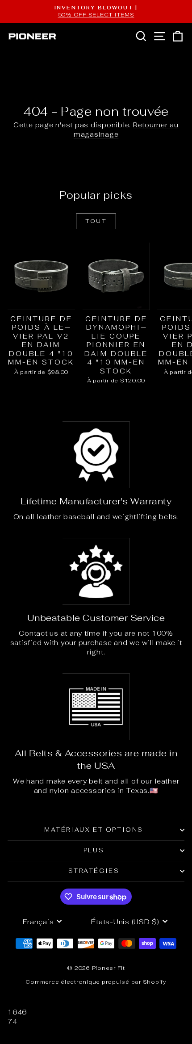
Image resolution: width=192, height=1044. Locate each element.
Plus (93, 850)
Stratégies (94, 871)
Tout (96, 221)
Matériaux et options (93, 830)
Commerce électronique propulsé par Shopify (96, 981)
